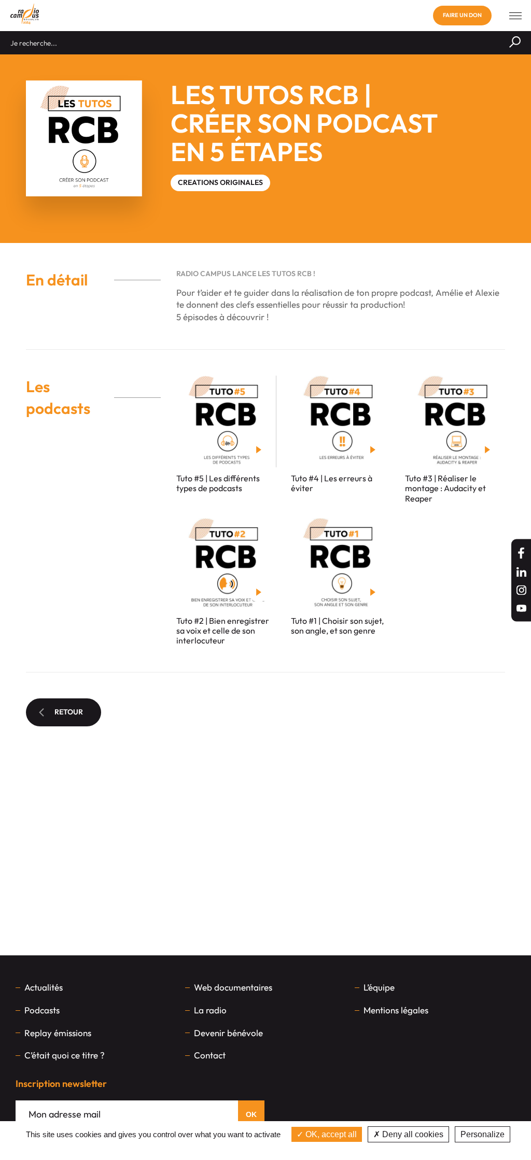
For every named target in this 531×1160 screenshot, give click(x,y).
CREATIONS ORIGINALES (220, 182)
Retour (68, 712)
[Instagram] (521, 590)
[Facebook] (521, 553)
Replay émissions (57, 1032)
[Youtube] (521, 608)
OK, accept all (330, 1134)
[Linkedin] (521, 572)
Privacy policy (265, 1149)
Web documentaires (233, 987)
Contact (210, 1055)
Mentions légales (396, 1010)
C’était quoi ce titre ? (64, 1055)
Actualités (43, 987)
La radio (210, 1010)
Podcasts (42, 1010)
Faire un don (462, 15)
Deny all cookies (411, 1134)
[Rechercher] (515, 42)
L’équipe (379, 987)
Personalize (482, 1134)
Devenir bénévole (228, 1032)
